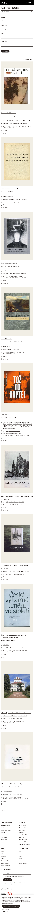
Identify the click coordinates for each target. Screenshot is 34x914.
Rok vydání (4, 25)
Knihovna (3, 832)
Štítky (2, 33)
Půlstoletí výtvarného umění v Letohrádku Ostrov (16, 713)
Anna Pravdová (6, 422)
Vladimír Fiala (6, 499)
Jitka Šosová (9, 424)
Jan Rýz (4, 271)
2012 (7, 571)
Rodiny (20, 856)
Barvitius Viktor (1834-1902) (9, 435)
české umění (11, 202)
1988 (7, 273)
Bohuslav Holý (6, 120)
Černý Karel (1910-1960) (20, 277)
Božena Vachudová (7, 716)
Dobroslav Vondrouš (8, 196)
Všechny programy (23, 863)
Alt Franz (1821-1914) (19, 352)
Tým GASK (3, 856)
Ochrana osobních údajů (24, 844)
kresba (20, 504)
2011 (7, 718)
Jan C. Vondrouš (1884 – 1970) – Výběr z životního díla (17, 496)
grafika (16, 202)
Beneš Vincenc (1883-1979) (9, 353)
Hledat (22, 2)
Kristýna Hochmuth (27, 424)
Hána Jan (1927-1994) (8, 651)
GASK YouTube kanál (8, 889)
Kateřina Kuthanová (17, 424)
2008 (7, 349)
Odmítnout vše (5, 911)
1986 (7, 647)
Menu (29, 2)
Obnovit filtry (5, 51)
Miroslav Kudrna (27, 120)
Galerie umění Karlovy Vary (15, 718)
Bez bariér (21, 860)
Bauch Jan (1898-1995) (22, 435)
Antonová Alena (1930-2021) (25, 126)
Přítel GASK (22, 837)
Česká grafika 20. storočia (9, 263)
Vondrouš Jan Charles (24, 202)
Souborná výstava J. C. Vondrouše (11, 189)
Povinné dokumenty (5, 865)
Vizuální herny (4, 839)
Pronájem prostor (23, 839)
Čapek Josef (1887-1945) (8, 277)
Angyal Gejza (18, 433)
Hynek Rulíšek (6, 346)
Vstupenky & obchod (23, 835)
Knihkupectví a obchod (6, 830)
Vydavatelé (4, 41)
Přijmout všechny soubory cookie (11, 906)
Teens (20, 853)
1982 (7, 794)
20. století (5, 126)
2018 (7, 431)
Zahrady (2, 842)
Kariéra (2, 858)
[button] (17, 21)
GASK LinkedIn (12, 889)
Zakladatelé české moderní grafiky (11, 784)
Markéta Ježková (17, 425)
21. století (11, 721)
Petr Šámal (9, 426)
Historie (3, 853)
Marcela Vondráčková (8, 425)
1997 (7, 123)
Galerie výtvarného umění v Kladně (17, 647)
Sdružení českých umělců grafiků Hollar (18, 123)
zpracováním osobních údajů (18, 876)
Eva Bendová (23, 422)
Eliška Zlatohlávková (15, 422)
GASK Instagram (5, 889)
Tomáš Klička (24, 426)
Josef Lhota (20, 120)
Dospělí (20, 858)
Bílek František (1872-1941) (15, 797)
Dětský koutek (4, 837)
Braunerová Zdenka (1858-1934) (15, 276)
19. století (5, 352)
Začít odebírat (7, 879)
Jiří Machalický (13, 120)
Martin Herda (25, 425)
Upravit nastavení (5, 909)
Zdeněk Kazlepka (11, 428)
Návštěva (3, 827)
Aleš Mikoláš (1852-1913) (9, 433)
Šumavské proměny (6, 339)
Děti (20, 851)
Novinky (2, 851)
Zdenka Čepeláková (22, 716)
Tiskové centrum (4, 863)
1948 (7, 199)
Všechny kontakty (5, 860)
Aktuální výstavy (22, 825)
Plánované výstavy (23, 827)
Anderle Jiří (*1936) (13, 126)
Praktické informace (5, 825)
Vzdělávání (21, 832)
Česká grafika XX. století (8, 113)
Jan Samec (14, 716)
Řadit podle (28, 59)
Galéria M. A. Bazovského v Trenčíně (17, 273)
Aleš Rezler (5, 568)
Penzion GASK (22, 842)
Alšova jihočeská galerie (14, 349)
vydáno (4, 123)
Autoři (3, 17)
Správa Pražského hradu (14, 431)
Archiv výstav (22, 830)
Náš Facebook (2, 889)
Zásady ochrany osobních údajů (8, 903)
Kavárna (2, 835)
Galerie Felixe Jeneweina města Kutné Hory (19, 571)
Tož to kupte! (4, 414)
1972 (7, 502)
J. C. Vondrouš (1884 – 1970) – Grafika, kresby (14, 565)
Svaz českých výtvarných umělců (16, 502)
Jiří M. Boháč (6, 645)
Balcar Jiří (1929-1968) (8, 127)
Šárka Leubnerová (16, 426)
